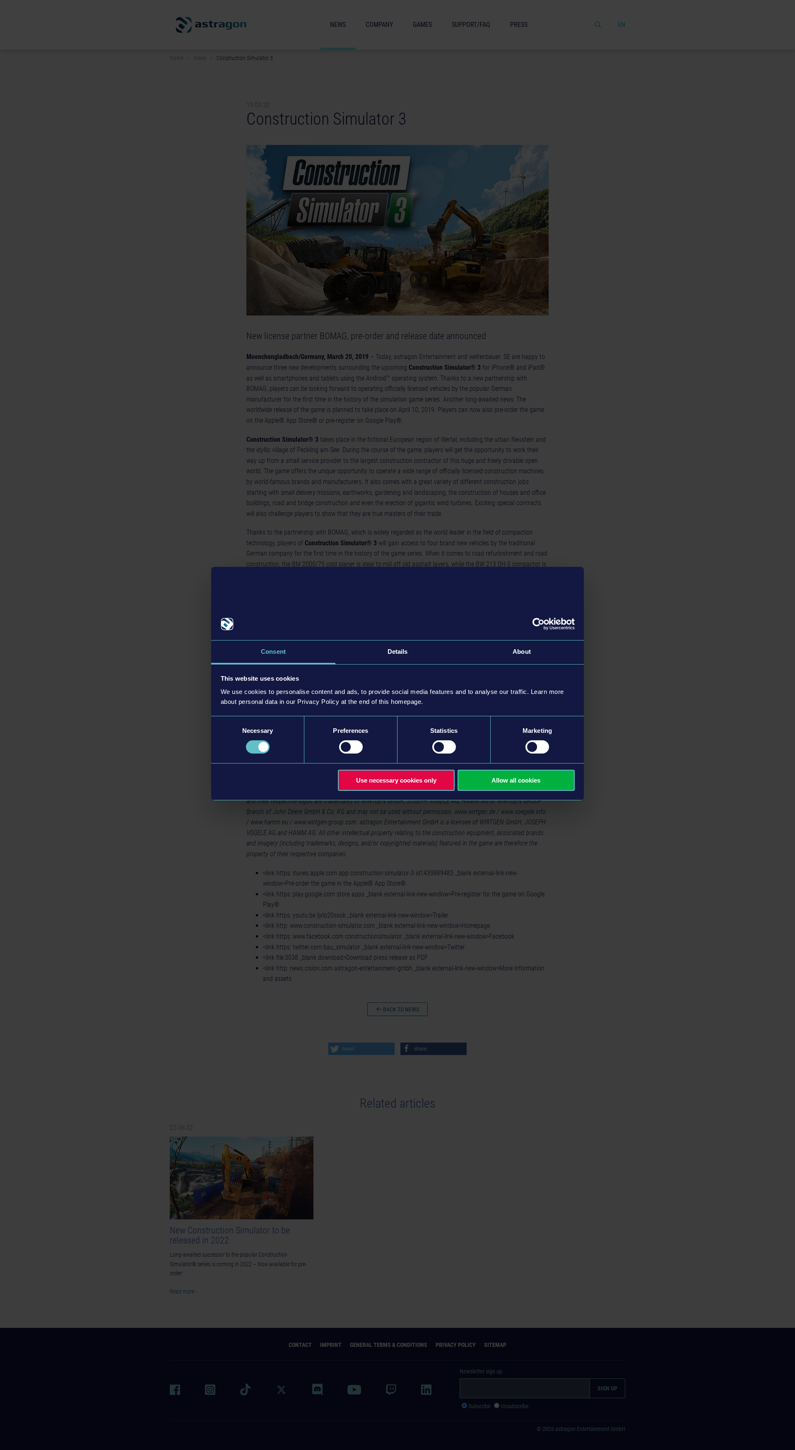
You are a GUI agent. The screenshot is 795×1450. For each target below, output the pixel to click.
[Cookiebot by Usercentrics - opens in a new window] (538, 624)
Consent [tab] (273, 651)
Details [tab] (398, 651)
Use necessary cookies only (396, 780)
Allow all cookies (515, 780)
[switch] (351, 747)
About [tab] (522, 651)
